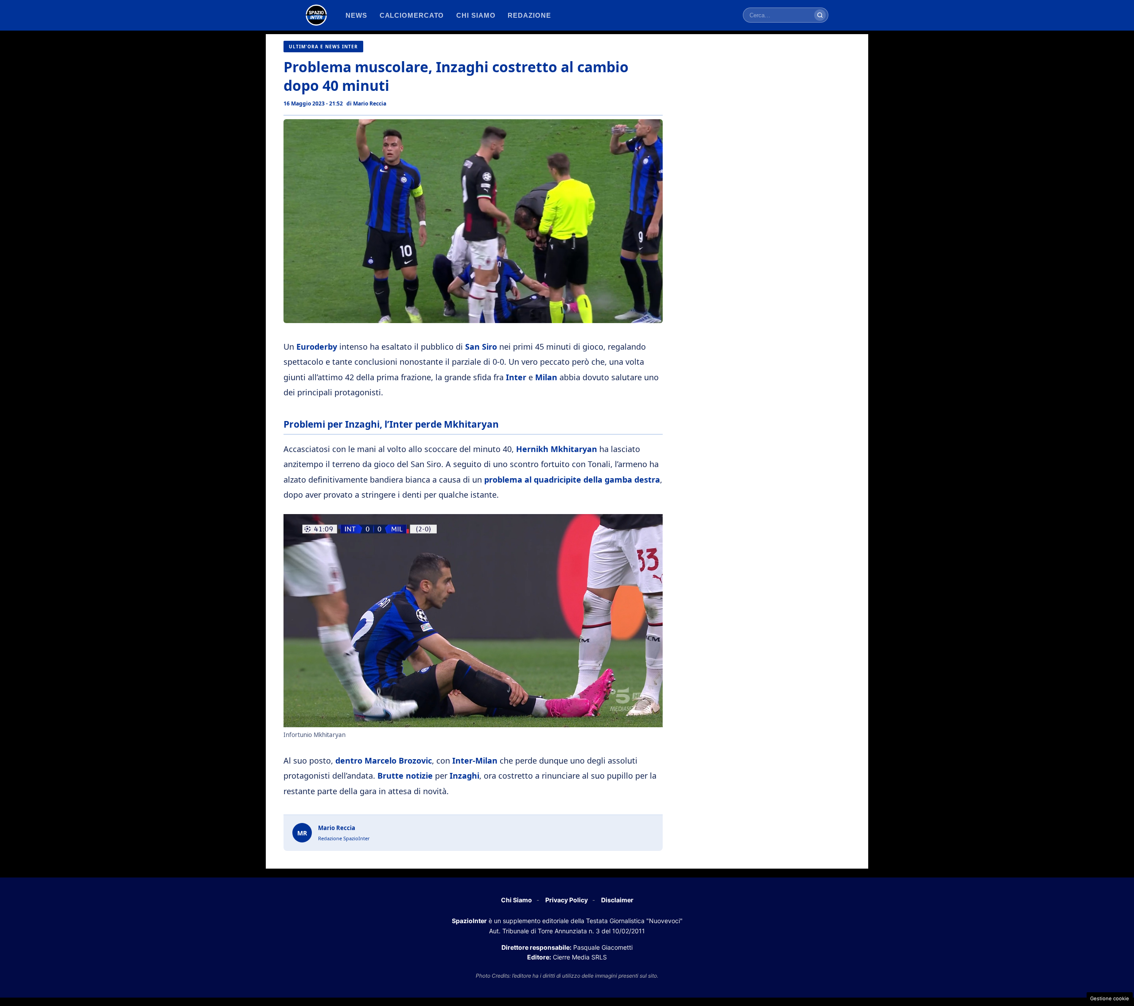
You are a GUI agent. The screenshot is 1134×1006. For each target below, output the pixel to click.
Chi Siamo (516, 900)
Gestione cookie (1109, 998)
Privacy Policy (566, 900)
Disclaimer (617, 900)
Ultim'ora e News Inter (323, 46)
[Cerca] (820, 15)
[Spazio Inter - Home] (316, 15)
